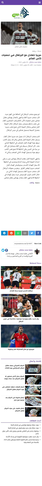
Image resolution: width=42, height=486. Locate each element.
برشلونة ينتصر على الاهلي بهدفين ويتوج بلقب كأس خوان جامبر (20, 432)
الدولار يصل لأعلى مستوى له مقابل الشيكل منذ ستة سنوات (14, 377)
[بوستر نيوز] (21, 12)
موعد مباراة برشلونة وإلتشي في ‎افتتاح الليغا (25, 425)
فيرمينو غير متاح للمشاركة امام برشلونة (21, 349)
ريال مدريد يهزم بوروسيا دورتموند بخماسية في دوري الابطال (21, 320)
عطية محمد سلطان (35, 62)
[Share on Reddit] (11, 233)
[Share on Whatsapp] (18, 233)
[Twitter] (3, 250)
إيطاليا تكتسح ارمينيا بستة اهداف (21, 291)
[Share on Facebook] (38, 233)
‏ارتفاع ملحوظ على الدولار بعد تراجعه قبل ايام (14, 398)
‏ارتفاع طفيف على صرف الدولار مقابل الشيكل (14, 409)
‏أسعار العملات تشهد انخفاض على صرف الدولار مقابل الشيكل (13, 388)
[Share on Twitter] (31, 233)
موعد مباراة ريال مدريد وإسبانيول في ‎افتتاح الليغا (23, 428)
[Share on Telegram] (4, 233)
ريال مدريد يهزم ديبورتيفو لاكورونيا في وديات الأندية (22, 436)
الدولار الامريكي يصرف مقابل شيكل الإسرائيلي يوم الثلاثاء (14, 366)
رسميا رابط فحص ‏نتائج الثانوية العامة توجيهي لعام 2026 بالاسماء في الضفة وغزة (21, 441)
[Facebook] (6, 250)
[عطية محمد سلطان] (37, 251)
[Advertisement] (21, 88)
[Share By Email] (25, 233)
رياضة (34, 51)
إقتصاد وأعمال (35, 361)
